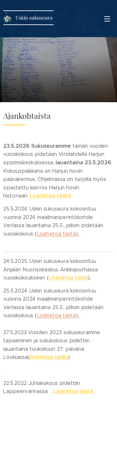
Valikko (107, 18)
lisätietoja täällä (49, 357)
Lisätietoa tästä (68, 278)
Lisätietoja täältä (49, 196)
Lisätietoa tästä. (74, 391)
